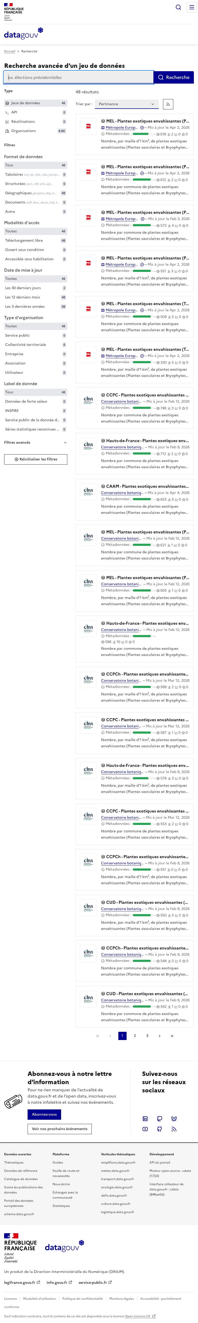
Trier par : (84, 104)
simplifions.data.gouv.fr (118, 1162)
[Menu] (192, 7)
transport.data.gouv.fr (117, 1179)
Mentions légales (121, 1298)
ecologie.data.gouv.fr (117, 1187)
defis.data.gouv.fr (114, 1195)
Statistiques (61, 1206)
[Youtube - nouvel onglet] (145, 1129)
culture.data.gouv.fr (115, 1204)
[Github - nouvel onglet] (159, 1129)
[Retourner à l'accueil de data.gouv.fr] (23, 34)
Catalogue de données (21, 1179)
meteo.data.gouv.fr (115, 1170)
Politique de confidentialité (82, 1298)
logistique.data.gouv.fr (117, 1212)
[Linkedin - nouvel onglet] (145, 1119)
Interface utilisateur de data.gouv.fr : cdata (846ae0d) (167, 1189)
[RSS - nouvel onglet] (174, 1129)
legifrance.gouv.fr (19, 1282)
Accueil (9, 51)
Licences (10, 1298)
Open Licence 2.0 (138, 1316)
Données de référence (20, 1170)
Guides (58, 1162)
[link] (168, 104)
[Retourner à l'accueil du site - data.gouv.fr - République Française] (64, 1248)
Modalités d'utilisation (39, 1298)
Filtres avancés (17, 442)
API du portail (160, 1162)
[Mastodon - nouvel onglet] (159, 1119)
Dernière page (172, 1036)
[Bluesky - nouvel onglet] (174, 1119)
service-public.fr (93, 1282)
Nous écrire (61, 1184)
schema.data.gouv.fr (19, 1214)
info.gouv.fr (57, 1282)
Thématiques (13, 1162)
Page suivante (159, 1036)
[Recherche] (178, 7)
